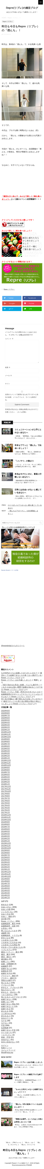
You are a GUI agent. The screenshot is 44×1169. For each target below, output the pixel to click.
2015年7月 (5, 855)
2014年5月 (5, 888)
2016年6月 (5, 829)
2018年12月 (6, 760)
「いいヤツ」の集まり (24, 461)
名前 (7, 367)
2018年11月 (6, 763)
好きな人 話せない (9, 992)
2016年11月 (6, 817)
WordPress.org (7, 1052)
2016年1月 (5, 841)
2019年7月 (5, 744)
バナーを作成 (14, 570)
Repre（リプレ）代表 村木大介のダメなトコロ (20, 692)
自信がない (5, 1040)
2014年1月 (5, 898)
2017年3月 (5, 808)
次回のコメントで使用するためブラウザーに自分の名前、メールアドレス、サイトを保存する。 (21, 397)
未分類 (4, 919)
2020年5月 (5, 720)
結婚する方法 (6, 973)
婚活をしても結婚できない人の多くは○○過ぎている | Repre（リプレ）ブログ (21, 675)
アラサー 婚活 (7, 978)
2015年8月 (5, 853)
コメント (9, 339)
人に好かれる (6, 1014)
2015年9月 (5, 850)
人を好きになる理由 (9, 945)
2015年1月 (5, 869)
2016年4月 (5, 834)
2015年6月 (5, 857)
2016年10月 (6, 820)
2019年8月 (5, 741)
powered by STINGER (25, 1165)
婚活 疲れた (6, 957)
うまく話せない (7, 995)
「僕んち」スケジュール (27, 1144)
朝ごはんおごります (9, 931)
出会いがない (6, 907)
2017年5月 (5, 803)
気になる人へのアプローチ (12, 997)
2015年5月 (5, 860)
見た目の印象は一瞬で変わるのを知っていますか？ (22, 699)
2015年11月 (6, 846)
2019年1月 (5, 758)
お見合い (4, 928)
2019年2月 (5, 756)
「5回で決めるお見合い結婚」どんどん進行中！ (20, 685)
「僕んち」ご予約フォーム (13, 1142)
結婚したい (5, 961)
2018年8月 (5, 770)
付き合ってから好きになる (12, 947)
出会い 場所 (6, 917)
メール (8, 375)
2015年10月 (6, 848)
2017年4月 (5, 805)
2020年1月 (5, 730)
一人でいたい (6, 1035)
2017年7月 (5, 798)
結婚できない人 (7, 1006)
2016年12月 (6, 815)
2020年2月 (5, 727)
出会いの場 (5, 909)
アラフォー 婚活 (8, 976)
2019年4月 (5, 751)
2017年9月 (5, 794)
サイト (7, 384)
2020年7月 (5, 715)
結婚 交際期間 (7, 964)
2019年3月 (5, 753)
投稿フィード (6, 1048)
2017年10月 (6, 791)
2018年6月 (5, 775)
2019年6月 (5, 746)
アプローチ (5, 985)
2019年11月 (6, 734)
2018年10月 (6, 765)
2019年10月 (6, 737)
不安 (3, 1025)
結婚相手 (4, 966)
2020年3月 (5, 725)
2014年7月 (5, 883)
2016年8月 (5, 824)
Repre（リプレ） (9, 289)
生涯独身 (4, 1028)
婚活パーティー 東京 (10, 952)
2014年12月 (6, 872)
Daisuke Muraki (5, 570)
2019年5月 (5, 749)
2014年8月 (5, 881)
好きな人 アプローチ (10, 988)
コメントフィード (8, 1050)
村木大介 (4, 905)
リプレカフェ (6, 950)
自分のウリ (5, 1018)
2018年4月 (5, 777)
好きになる (5, 938)
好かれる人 (5, 1016)
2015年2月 (5, 867)
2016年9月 (5, 822)
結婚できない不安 (8, 1030)
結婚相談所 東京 (8, 924)
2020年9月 (5, 711)
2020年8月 (5, 713)
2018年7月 (5, 772)
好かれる (4, 1011)
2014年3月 (5, 893)
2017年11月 (6, 789)
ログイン (4, 1045)
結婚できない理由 (8, 1004)
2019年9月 (5, 739)
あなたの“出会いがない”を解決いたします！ (22, 1158)
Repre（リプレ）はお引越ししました (16, 680)
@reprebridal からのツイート (13, 646)
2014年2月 (5, 895)
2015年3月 (5, 865)
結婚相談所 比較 (8, 926)
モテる (4, 1021)
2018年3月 (5, 779)
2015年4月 (5, 862)
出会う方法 (5, 914)
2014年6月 (5, 886)
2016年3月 (5, 836)
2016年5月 (5, 831)
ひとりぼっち (6, 1032)
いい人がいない (7, 912)
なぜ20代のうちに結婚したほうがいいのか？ (19, 673)
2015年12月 (6, 843)
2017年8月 (5, 796)
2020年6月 (5, 718)
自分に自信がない (8, 1042)
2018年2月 (5, 782)
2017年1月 (5, 812)
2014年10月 (6, 876)
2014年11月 (6, 874)
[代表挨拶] (20, 564)
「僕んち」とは (28, 1142)
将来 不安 (5, 1037)
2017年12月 (6, 786)
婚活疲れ (4, 959)
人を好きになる (7, 940)
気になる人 (5, 983)
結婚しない (5, 1002)
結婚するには (6, 969)
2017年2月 (5, 810)
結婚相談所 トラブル (10, 935)
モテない (4, 1023)
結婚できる (5, 1009)
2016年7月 (5, 827)
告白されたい (6, 990)
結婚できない (6, 999)
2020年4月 (5, 722)
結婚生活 (4, 971)
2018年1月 (5, 784)
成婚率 (4, 933)
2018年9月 (5, 767)
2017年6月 (5, 801)
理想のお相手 (6, 980)
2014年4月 (5, 891)
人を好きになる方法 (9, 943)
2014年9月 (5, 879)
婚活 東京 (5, 954)
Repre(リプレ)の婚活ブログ (22, 7)
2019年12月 (6, 732)
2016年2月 (5, 838)
